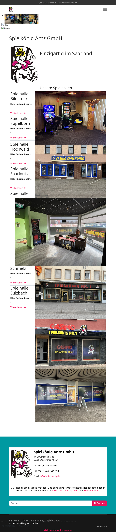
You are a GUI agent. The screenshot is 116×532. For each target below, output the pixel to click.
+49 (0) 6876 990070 (48, 3)
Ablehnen (24, 525)
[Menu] (105, 9)
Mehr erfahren (52, 530)
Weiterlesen (17, 113)
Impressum (66, 530)
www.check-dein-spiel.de (65, 490)
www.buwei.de (91, 490)
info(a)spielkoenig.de (50, 476)
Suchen (100, 503)
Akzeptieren (8, 525)
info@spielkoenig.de (68, 3)
